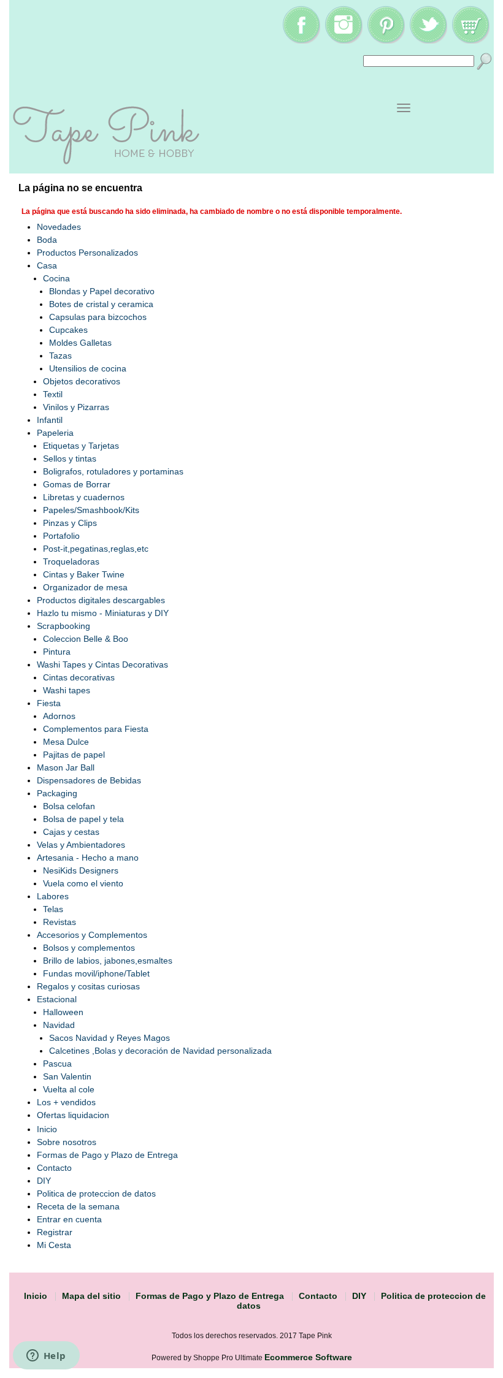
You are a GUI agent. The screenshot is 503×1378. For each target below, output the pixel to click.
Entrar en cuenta (69, 1219)
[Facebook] (301, 40)
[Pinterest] (386, 40)
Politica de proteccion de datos (96, 1193)
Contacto (54, 1168)
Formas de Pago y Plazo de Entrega (107, 1155)
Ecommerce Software (308, 1357)
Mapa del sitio (91, 1296)
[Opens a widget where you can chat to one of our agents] (46, 1356)
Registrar (54, 1232)
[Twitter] (428, 40)
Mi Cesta (54, 1245)
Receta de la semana (78, 1206)
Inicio (47, 1129)
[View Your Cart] (470, 40)
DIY (44, 1181)
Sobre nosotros (66, 1142)
